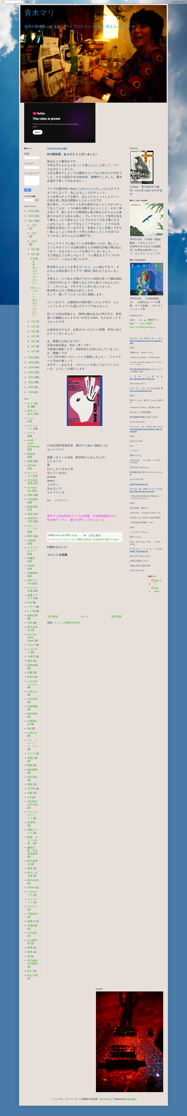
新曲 (29, 784)
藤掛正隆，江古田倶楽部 (32, 850)
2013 (31, 372)
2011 (31, 382)
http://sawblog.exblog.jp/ (143, 327)
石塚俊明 (32, 573)
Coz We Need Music (31, 637)
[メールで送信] (90, 535)
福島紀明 (32, 615)
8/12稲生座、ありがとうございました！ (34, 270)
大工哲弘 (32, 932)
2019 (31, 211)
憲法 (29, 660)
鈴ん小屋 (32, 975)
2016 (31, 357)
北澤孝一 (32, 822)
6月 (33, 326)
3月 (33, 341)
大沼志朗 (32, 499)
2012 (31, 377)
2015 (31, 362)
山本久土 (32, 691)
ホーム (84, 616)
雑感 (29, 461)
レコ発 (31, 611)
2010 (31, 387)
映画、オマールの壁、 (32, 840)
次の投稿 (53, 616)
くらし (31, 418)
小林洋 (31, 656)
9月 (33, 249)
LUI (29, 797)
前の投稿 (116, 616)
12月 (34, 225)
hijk (29, 728)
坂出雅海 (32, 769)
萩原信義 (32, 506)
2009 (31, 392)
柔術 (29, 952)
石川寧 (31, 788)
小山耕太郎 (98, 539)
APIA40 (31, 465)
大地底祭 (32, 925)
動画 (29, 765)
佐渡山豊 (32, 757)
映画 (29, 947)
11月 (33, 233)
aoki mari (156, 590)
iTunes (31, 887)
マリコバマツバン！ (32, 815)
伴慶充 (31, 558)
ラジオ (31, 753)
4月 (33, 336)
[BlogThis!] (92, 535)
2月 (33, 346)
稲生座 (87, 539)
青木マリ (43, 13)
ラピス (31, 644)
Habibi (30, 565)
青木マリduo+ (112, 539)
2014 (31, 367)
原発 (29, 495)
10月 (34, 241)
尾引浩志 (32, 776)
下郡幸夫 (32, 913)
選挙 (29, 868)
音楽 (29, 514)
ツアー (31, 606)
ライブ (31, 433)
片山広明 (32, 699)
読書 (29, 672)
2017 (31, 220)
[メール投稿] (84, 535)
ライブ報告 (77, 539)
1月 (33, 351)
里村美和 (32, 713)
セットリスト (63, 539)
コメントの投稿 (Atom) (67, 622)
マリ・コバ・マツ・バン (32, 743)
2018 (31, 216)
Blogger (132, 1099)
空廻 (29, 793)
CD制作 (31, 540)
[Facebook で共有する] (97, 535)
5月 (33, 331)
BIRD (30, 676)
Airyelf (102, 1099)
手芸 (29, 622)
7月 (33, 321)
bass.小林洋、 (147, 323)
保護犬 (31, 921)
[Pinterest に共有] (99, 535)
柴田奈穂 (32, 665)
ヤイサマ (32, 906)
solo (29, 602)
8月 (33, 254)
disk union (33, 880)
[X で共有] (94, 535)
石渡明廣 (32, 706)
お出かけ (32, 732)
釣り (29, 971)
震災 (29, 536)
